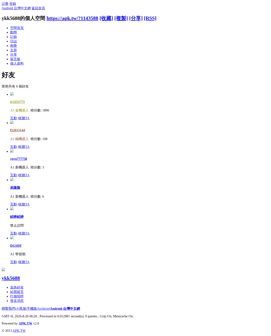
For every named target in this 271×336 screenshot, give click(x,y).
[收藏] (106, 18)
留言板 (15, 59)
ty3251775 (17, 102)
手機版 (32, 308)
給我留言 (17, 292)
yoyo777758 (18, 159)
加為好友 (17, 287)
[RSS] (150, 18)
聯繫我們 (8, 308)
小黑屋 (21, 308)
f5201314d (17, 130)
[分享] (136, 18)
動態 (13, 32)
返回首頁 (38, 8)
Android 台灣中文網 (16, 8)
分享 (13, 54)
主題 (13, 50)
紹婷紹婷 (17, 216)
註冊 (5, 4)
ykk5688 (11, 278)
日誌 (13, 41)
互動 (13, 118)
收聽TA (24, 118)
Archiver (43, 308)
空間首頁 (17, 28)
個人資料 (17, 63)
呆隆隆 (15, 187)
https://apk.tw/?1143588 (72, 18)
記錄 (13, 37)
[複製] (121, 18)
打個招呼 (17, 296)
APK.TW (25, 323)
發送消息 (17, 301)
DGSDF (16, 245)
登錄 (12, 4)
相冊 (13, 45)
